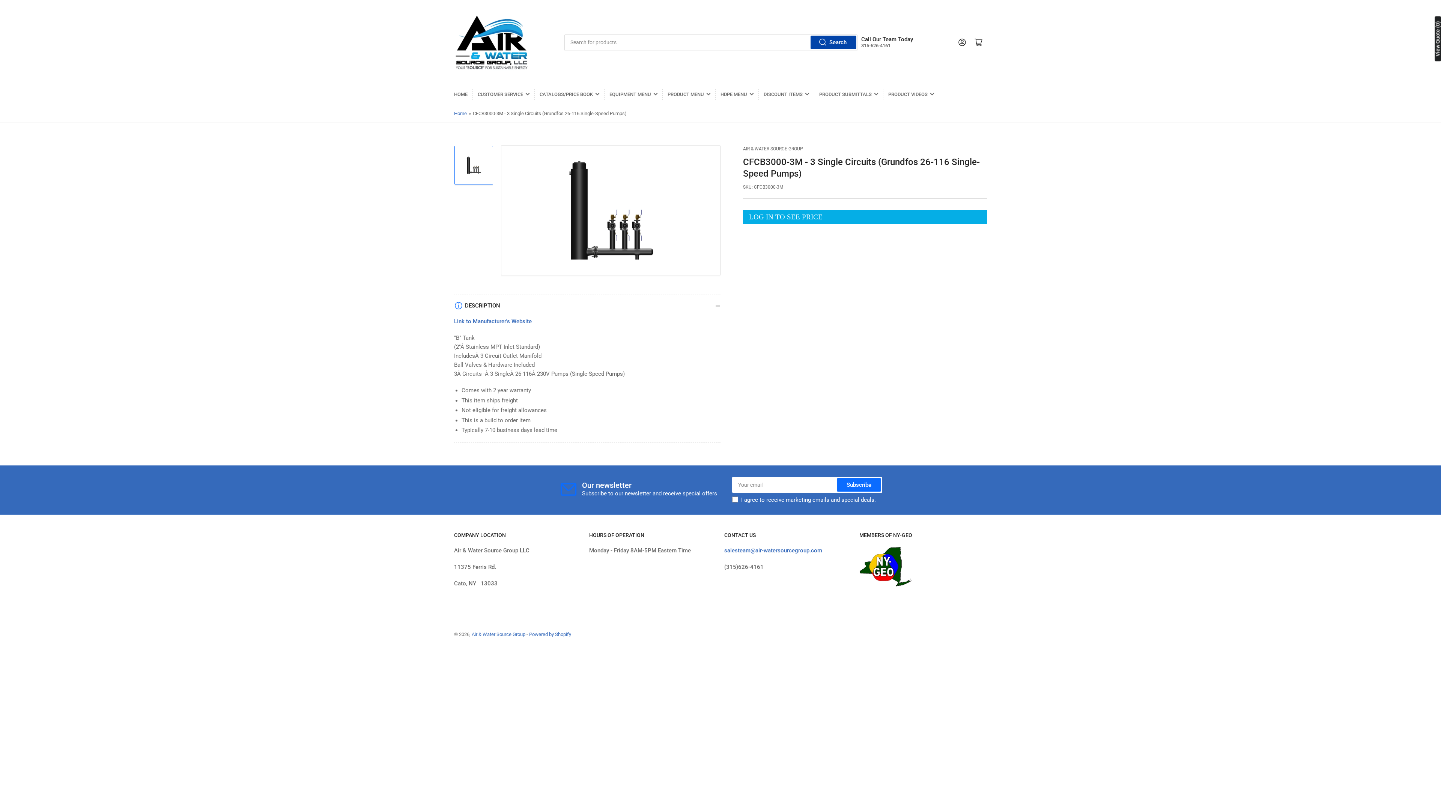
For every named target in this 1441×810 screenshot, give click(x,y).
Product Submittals (845, 94)
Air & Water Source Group (773, 149)
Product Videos (908, 94)
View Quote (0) (1438, 38)
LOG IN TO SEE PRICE (786, 217)
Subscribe (859, 485)
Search (838, 42)
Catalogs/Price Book (566, 94)
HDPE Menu (733, 94)
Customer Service (500, 94)
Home (461, 94)
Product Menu (686, 94)
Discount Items (783, 94)
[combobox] (710, 42)
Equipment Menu (630, 94)
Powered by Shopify (550, 634)
